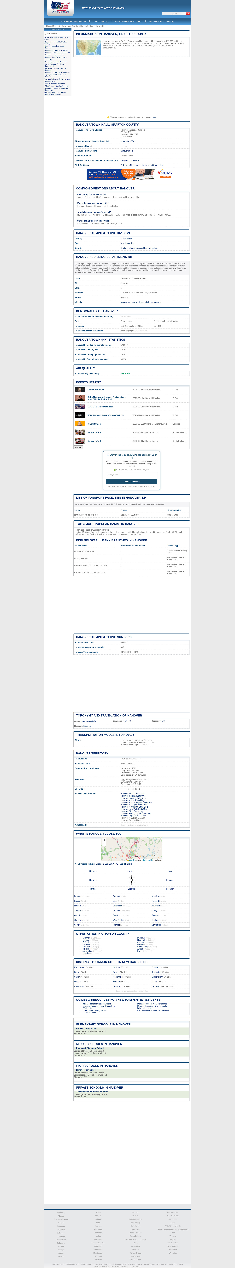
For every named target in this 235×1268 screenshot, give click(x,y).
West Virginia (172, 1246)
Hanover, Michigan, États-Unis (134, 805)
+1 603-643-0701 (128, 141)
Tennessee (172, 1219)
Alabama (60, 1213)
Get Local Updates (132, 482)
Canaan (108, 864)
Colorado (61, 1233)
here (154, 117)
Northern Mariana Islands (135, 1239)
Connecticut (61, 1240)
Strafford (116, 915)
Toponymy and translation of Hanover (109, 715)
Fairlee (155, 915)
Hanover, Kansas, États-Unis (133, 798)
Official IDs (87, 1008)
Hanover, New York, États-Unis (134, 809)
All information (52, 34)
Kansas (98, 1226)
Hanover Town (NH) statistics (100, 339)
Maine (98, 1236)
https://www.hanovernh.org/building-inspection (141, 302)
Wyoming (173, 1253)
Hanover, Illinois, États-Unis (133, 794)
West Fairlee (118, 920)
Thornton (86, 947)
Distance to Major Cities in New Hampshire (111, 962)
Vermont (173, 1236)
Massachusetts (98, 1243)
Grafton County (90, 26)
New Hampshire (77, 26)
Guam (60, 1253)
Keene (154, 982)
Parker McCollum (96, 390)
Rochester (156, 972)
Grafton (124, 248)
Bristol (140, 944)
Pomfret (116, 925)
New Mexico (136, 1226)
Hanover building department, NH (104, 256)
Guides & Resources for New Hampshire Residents (118, 999)
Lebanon (99, 864)
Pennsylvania (135, 1253)
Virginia (173, 1239)
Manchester (79, 967)
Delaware (61, 1243)
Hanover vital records (130, 160)
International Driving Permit (94, 1010)
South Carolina (173, 1212)
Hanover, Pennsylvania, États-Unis (136, 813)
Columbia (61, 1236)
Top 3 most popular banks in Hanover (108, 524)
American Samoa (61, 1219)
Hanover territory (92, 753)
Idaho (98, 1212)
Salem (77, 977)
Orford (77, 915)
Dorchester (117, 906)
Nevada (135, 1216)
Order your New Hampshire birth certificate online (142, 165)
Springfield (156, 925)
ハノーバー (128, 721)
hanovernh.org (109, 48)
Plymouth (141, 938)
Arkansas (61, 1226)
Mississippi (98, 1253)
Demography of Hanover (97, 311)
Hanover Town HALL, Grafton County (107, 124)
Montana (98, 1260)
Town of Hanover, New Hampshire (103, 7)
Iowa (98, 1223)
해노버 (162, 721)
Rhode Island (135, 1260)
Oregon (135, 1249)
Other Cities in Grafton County (102, 933)
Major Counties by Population (128, 21)
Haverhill (141, 940)
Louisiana (98, 1233)
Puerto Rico (136, 1256)
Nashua (116, 967)
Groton (77, 925)
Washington (173, 1243)
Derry (76, 972)
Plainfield (156, 906)
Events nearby (88, 382)
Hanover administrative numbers (104, 637)
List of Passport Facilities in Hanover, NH (111, 497)
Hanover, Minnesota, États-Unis (134, 807)
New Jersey (135, 1223)
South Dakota (173, 1216)
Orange (155, 911)
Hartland (155, 920)
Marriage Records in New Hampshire (98, 1006)
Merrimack (117, 977)
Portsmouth (79, 986)
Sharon (77, 911)
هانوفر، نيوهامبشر (89, 721)
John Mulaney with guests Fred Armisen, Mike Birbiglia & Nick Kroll (107, 398)
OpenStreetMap (148, 860)
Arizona (61, 1223)
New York (135, 1229)
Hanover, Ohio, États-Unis (132, 811)
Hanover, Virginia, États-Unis (133, 816)
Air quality (85, 368)
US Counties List (100, 21)
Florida (61, 1246)
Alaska (61, 1216)
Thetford (155, 901)
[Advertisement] (131, 85)
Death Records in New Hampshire (152, 1004)
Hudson (77, 982)
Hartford (92, 889)
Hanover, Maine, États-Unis (132, 800)
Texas (172, 1223)
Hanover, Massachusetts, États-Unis (136, 802)
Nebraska (136, 1212)
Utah (173, 1233)
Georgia (61, 1250)
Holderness (87, 949)
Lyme (170, 871)
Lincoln (85, 953)
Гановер (87, 726)
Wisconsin (173, 1249)
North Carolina (135, 1233)
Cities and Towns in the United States (58, 26)
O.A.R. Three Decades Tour (100, 407)
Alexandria (87, 951)
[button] (104, 840)
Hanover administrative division (103, 233)
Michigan (98, 1246)
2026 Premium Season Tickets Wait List (106, 415)
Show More (78, 447)
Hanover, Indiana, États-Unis (133, 796)
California (61, 1230)
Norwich (117, 864)
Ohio (136, 1243)
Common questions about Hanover (105, 188)
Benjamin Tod (94, 432)
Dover (115, 972)
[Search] (188, 13)
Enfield (128, 864)
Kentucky (98, 1229)
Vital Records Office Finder (73, 21)
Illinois (98, 1216)
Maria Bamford (94, 424)
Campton (86, 944)
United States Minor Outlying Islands (173, 1229)
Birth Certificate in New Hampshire (97, 1004)
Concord (155, 967)
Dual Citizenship (89, 1013)
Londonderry (157, 977)
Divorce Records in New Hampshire (153, 1006)
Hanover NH (100, 26)
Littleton (85, 940)
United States (126, 238)
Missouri (98, 1256)
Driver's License (144, 1008)
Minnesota (98, 1249)
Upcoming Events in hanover (55, 62)
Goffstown (117, 986)
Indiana (98, 1219)
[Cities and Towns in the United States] (60, 13)
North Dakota (135, 1236)
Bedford (116, 982)
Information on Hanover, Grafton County (111, 34)
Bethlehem (142, 947)
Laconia (155, 986)
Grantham (117, 911)
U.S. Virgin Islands (173, 1226)
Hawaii (61, 1257)
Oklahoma (135, 1246)
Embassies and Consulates (161, 21)
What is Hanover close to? (99, 833)
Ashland (141, 949)
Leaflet (131, 860)
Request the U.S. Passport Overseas (153, 1010)
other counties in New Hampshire (143, 248)
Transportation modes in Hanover (105, 734)
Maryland (98, 1239)
